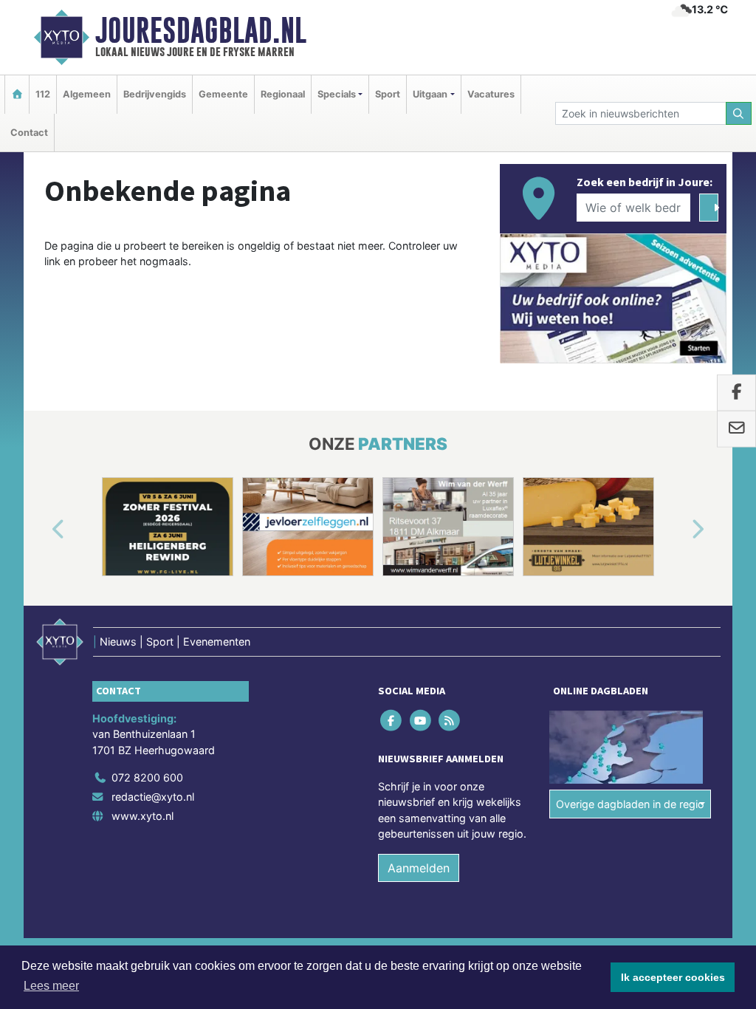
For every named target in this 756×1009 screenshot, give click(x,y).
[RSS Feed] (450, 720)
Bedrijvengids (154, 94)
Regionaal (283, 94)
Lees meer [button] (51, 985)
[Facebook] (392, 720)
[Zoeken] (739, 113)
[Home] (17, 94)
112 (42, 94)
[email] (736, 429)
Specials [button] (336, 94)
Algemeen (87, 94)
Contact (29, 132)
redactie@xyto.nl (152, 796)
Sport (387, 94)
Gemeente (223, 94)
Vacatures (491, 94)
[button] (41, 529)
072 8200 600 (147, 777)
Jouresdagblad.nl (200, 30)
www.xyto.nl (142, 816)
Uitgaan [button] (430, 94)
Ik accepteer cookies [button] (673, 977)
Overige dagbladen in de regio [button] (630, 804)
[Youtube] (421, 720)
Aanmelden (419, 868)
